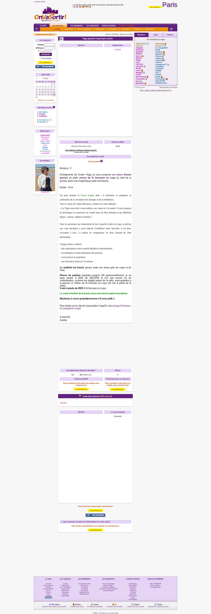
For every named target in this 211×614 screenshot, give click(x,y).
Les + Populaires (84, 29)
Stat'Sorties (149, 29)
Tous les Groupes (108, 584)
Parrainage (133, 584)
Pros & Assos (48, 585)
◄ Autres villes (39, 2)
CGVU (48, 590)
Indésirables (133, 599)
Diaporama (99, 29)
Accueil (48, 584)
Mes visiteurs (155, 585)
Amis (156, 35)
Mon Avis (133, 594)
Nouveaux (84, 590)
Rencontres (133, 596)
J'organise (133, 590)
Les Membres (76, 26)
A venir (57, 29)
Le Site (43, 26)
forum (175, 87)
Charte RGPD (48, 589)
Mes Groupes (108, 585)
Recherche (113, 29)
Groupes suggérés (108, 587)
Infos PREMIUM (155, 584)
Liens (48, 594)
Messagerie (133, 585)
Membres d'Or (84, 592)
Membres (141, 35)
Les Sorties (57, 26)
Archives (137, 29)
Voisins (170, 35)
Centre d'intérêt (108, 590)
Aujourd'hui (68, 29)
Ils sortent (84, 589)
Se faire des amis (84, 584)
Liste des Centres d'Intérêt (108, 589)
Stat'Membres (84, 594)
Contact (48, 596)
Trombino (84, 587)
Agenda (132, 589)
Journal (132, 592)
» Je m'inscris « (155, 7)
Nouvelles (126, 29)
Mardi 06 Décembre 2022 (81, 146)
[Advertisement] (125, 14)
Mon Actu (133, 587)
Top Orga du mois (45, 108)
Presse (48, 592)
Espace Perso (109, 26)
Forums (48, 587)
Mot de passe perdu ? (45, 51)
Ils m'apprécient (155, 587)
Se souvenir (47, 58)
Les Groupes (92, 26)
